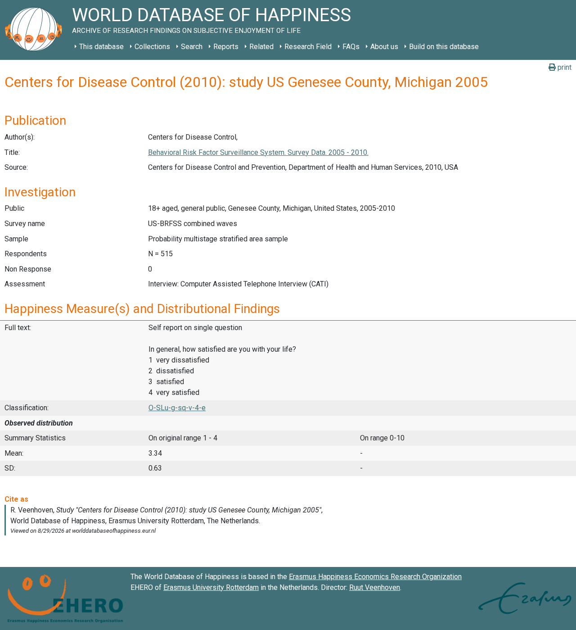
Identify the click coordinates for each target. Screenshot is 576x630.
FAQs (351, 46)
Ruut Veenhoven (374, 587)
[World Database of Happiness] (36, 30)
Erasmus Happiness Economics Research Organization (375, 576)
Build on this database (444, 46)
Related (261, 46)
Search (191, 46)
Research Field (308, 46)
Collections (152, 46)
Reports (225, 46)
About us (384, 46)
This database (101, 46)
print (564, 67)
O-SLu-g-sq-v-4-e (177, 407)
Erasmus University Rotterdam (211, 587)
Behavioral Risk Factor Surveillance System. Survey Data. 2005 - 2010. (258, 152)
